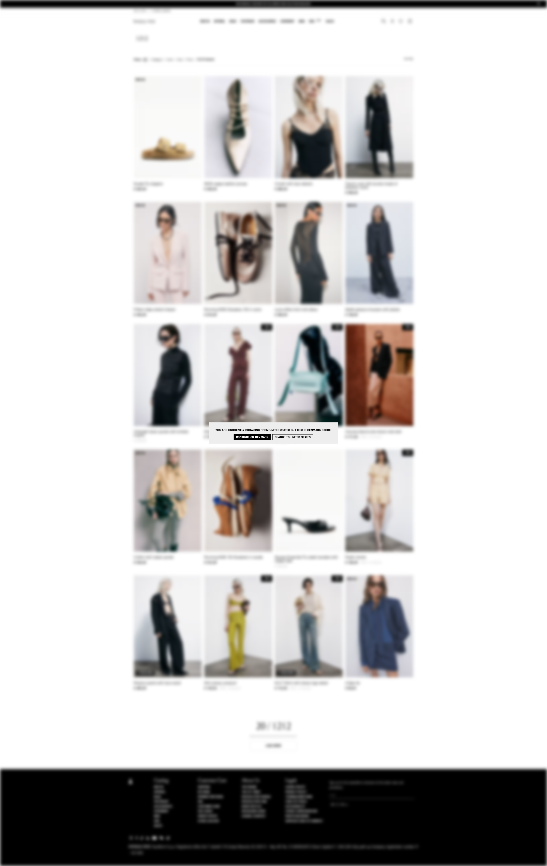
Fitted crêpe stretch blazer (155, 310)
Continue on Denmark (252, 437)
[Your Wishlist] (401, 22)
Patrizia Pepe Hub (254, 801)
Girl (315, 21)
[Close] (539, 4)
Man (302, 21)
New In (205, 21)
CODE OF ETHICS (296, 801)
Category (156, 60)
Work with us (251, 806)
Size (179, 60)
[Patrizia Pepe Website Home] (144, 21)
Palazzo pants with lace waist (157, 683)
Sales (330, 21)
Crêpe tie (352, 683)
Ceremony (287, 21)
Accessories (267, 21)
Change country (253, 816)
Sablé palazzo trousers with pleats (372, 310)
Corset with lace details (293, 184)
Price (189, 60)
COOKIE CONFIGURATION (301, 811)
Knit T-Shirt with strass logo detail (301, 683)
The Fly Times (251, 792)
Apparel (219, 21)
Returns (204, 792)
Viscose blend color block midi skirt (373, 432)
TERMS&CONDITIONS (298, 796)
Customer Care (209, 806)
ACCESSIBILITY (295, 806)
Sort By (408, 59)
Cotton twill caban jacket (154, 557)
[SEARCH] (383, 21)
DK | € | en (140, 11)
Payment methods (210, 796)
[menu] (267, 22)
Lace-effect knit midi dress (296, 310)
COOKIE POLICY (295, 787)
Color (169, 60)
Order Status (207, 816)
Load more (273, 745)
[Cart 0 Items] (410, 21)
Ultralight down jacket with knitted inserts (161, 433)
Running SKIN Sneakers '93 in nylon (233, 310)
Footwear (247, 21)
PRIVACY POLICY (295, 792)
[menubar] (267, 22)
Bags (232, 21)
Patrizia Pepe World (256, 796)
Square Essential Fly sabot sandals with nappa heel (306, 559)
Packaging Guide (254, 811)
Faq (200, 801)
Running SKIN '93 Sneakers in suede (233, 557)
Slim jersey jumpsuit (220, 683)
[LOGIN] (392, 21)
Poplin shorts (355, 557)
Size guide (205, 811)
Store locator (208, 821)
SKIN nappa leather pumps (225, 184)
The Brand (249, 787)
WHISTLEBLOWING (297, 816)
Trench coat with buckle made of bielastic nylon (371, 185)
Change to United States (293, 437)
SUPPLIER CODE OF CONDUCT (304, 821)
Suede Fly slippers (148, 184)
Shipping (204, 787)
